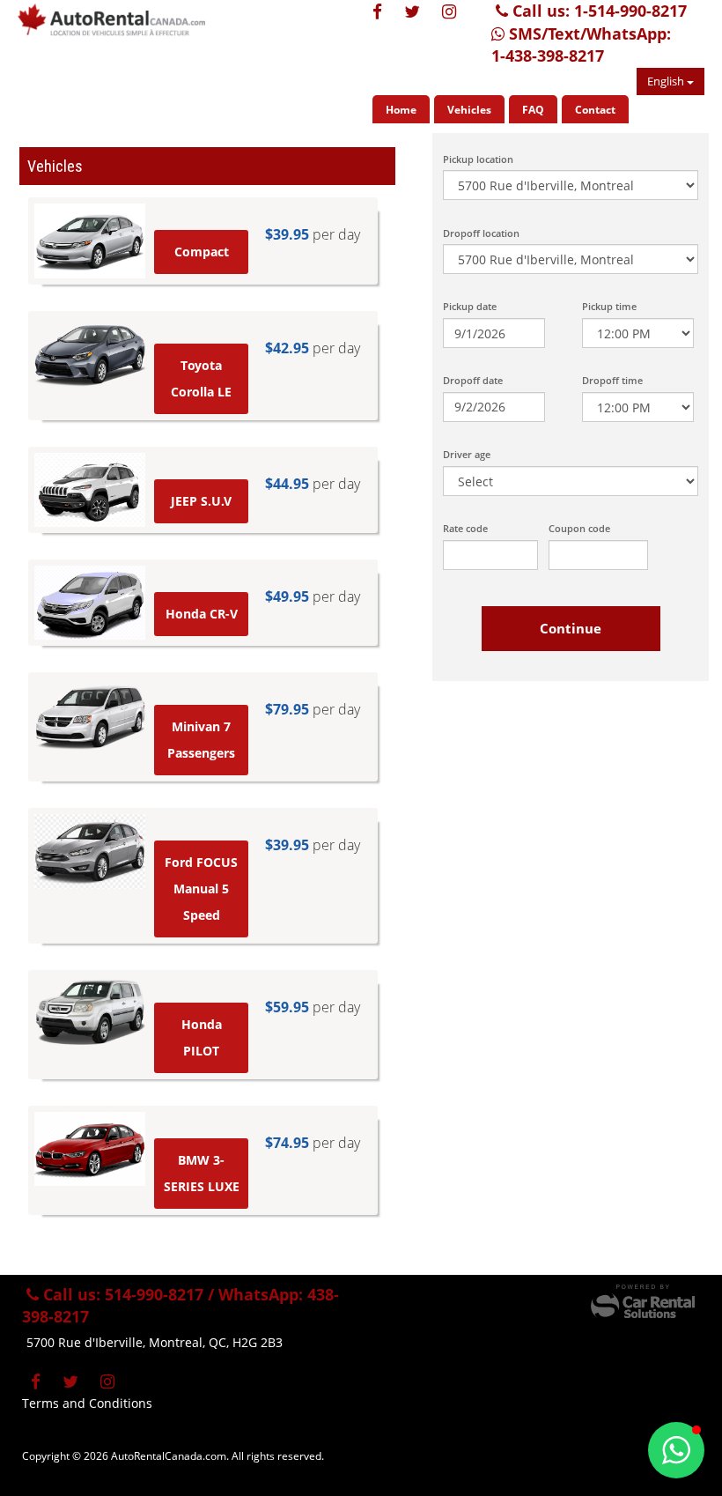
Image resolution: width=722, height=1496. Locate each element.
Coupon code (579, 528)
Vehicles (469, 109)
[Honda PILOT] (89, 1013)
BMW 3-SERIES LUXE (201, 1173)
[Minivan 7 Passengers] (89, 715)
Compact (201, 251)
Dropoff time (612, 380)
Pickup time (609, 306)
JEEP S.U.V (201, 500)
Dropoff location (481, 233)
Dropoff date (473, 380)
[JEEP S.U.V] (89, 490)
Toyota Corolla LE (201, 378)
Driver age (466, 454)
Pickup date (470, 306)
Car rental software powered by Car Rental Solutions (643, 1301)
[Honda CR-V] (89, 603)
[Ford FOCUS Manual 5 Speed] (89, 851)
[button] (676, 1450)
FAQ (533, 109)
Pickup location (478, 159)
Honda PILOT (201, 1037)
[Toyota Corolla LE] (89, 354)
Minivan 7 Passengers (201, 739)
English (667, 81)
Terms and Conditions (87, 1403)
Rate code (465, 528)
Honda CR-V (202, 613)
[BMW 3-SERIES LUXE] (89, 1149)
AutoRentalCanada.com (127, 26)
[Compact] (89, 241)
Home (401, 109)
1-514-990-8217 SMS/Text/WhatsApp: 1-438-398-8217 (589, 33)
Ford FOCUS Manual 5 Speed (201, 888)
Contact (595, 109)
